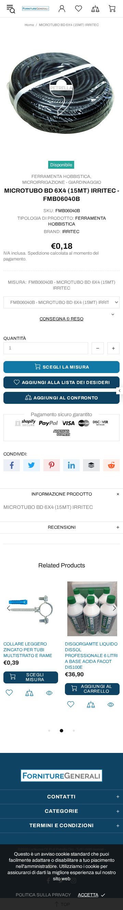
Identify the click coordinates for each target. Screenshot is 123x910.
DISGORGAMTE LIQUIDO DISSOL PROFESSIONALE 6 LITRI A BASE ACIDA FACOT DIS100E (91, 656)
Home (29, 25)
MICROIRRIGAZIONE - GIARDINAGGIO (61, 182)
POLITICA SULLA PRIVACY (43, 895)
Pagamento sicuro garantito (61, 414)
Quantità (14, 338)
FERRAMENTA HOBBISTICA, (61, 176)
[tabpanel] (31, 648)
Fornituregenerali (35, 8)
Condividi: (15, 454)
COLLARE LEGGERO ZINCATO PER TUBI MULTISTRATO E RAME (27, 650)
